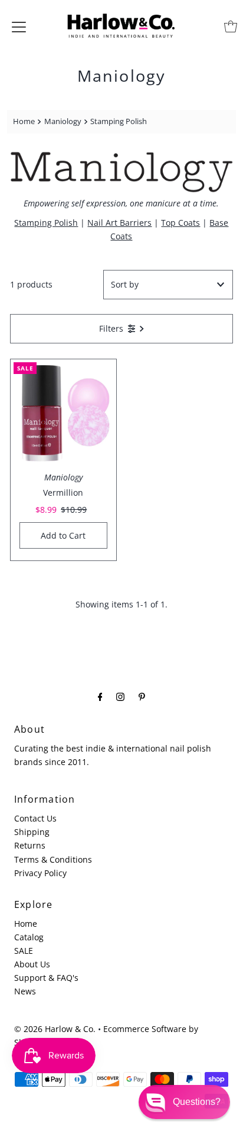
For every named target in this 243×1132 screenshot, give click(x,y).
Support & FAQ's (46, 977)
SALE (23, 950)
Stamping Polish (46, 222)
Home (24, 121)
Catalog (29, 937)
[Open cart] (230, 26)
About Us (32, 964)
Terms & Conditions (53, 859)
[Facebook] (100, 696)
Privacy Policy (40, 873)
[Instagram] (120, 696)
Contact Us (35, 818)
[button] (184, 1102)
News (25, 991)
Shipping (32, 831)
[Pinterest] (142, 696)
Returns (29, 845)
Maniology (62, 121)
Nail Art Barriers (119, 222)
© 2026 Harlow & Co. (55, 1028)
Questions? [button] (197, 1102)
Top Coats (180, 222)
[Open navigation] (19, 26)
